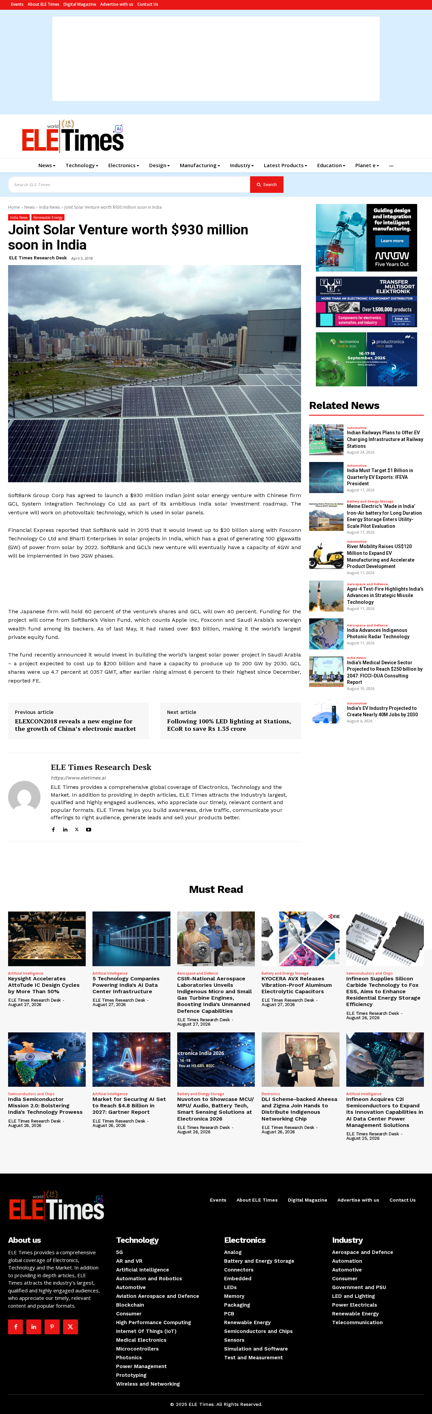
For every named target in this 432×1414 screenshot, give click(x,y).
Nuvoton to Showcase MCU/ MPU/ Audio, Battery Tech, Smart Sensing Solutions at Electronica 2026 (215, 1109)
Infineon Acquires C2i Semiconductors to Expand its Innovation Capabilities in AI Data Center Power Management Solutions (384, 1112)
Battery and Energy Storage (370, 501)
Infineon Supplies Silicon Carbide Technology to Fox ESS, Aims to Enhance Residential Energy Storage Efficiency (383, 991)
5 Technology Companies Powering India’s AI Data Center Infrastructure (126, 985)
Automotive (357, 428)
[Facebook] (53, 828)
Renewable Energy (47, 217)
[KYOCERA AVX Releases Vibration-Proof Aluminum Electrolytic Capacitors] (300, 938)
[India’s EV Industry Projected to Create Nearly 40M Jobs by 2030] (326, 711)
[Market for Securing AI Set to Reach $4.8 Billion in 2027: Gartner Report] (131, 1059)
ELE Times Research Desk (38, 257)
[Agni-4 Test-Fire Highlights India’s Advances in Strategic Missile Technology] (326, 596)
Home (14, 207)
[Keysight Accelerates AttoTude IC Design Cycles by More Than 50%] (47, 938)
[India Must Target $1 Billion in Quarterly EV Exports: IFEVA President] (326, 477)
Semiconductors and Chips (369, 973)
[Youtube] (88, 828)
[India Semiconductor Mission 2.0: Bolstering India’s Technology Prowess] (47, 1059)
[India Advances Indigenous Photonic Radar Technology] (326, 633)
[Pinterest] (52, 1326)
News (29, 207)
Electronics (271, 1094)
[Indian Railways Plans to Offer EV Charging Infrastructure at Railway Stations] (326, 439)
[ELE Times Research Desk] (24, 797)
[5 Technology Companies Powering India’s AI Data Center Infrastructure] (131, 938)
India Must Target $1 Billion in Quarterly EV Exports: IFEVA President (380, 477)
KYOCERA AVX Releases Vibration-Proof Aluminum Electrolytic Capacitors (297, 985)
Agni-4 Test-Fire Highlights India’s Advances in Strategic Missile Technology (385, 595)
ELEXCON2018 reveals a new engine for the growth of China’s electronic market (75, 725)
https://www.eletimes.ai (78, 777)
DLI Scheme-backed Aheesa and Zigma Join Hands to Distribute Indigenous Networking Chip (299, 1109)
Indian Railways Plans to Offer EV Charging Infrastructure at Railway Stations (385, 439)
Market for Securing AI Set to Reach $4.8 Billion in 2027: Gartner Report (129, 1105)
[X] (76, 828)
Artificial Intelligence (25, 973)
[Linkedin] (65, 828)
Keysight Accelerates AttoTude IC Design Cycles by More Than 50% (44, 985)
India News (49, 207)
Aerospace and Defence (367, 584)
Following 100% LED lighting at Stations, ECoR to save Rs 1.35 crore (229, 725)
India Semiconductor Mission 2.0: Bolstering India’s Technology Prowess (45, 1105)
